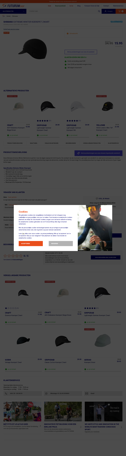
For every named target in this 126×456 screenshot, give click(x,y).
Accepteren (25, 243)
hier (23, 233)
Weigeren (54, 243)
